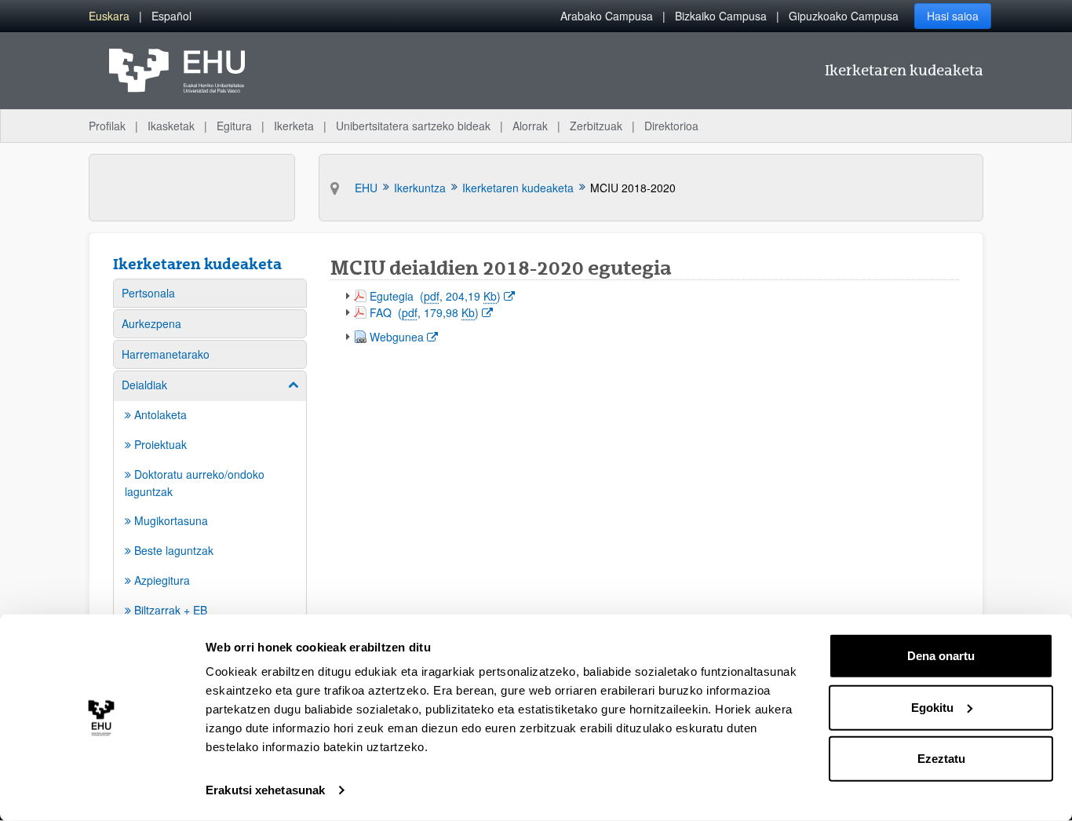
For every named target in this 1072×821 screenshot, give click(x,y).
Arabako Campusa (606, 16)
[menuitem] (109, 16)
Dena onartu (941, 655)
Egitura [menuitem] (234, 125)
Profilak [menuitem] (107, 125)
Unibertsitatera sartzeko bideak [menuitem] (413, 125)
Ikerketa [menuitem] (294, 125)
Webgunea (403, 336)
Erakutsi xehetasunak (265, 790)
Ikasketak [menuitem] (171, 125)
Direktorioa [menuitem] (671, 125)
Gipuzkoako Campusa (844, 16)
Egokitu (932, 706)
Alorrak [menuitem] (530, 125)
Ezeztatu (941, 758)
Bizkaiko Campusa (721, 16)
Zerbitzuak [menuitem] (596, 125)
